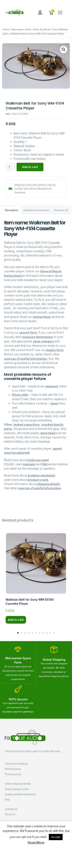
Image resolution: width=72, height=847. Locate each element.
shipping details (48, 484)
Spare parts (17, 29)
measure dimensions (37, 337)
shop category (43, 341)
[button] (60, 12)
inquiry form (54, 350)
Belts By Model (42, 29)
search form (28, 332)
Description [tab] (11, 210)
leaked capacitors (27, 424)
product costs (37, 479)
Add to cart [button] (16, 619)
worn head (47, 433)
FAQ (45, 464)
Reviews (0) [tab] (61, 210)
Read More (36, 842)
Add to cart (30, 167)
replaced (51, 386)
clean (54, 403)
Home (6, 29)
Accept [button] (55, 837)
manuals (29, 464)
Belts (29, 29)
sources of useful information (25, 358)
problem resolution (41, 475)
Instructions (42, 316)
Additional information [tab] (36, 210)
